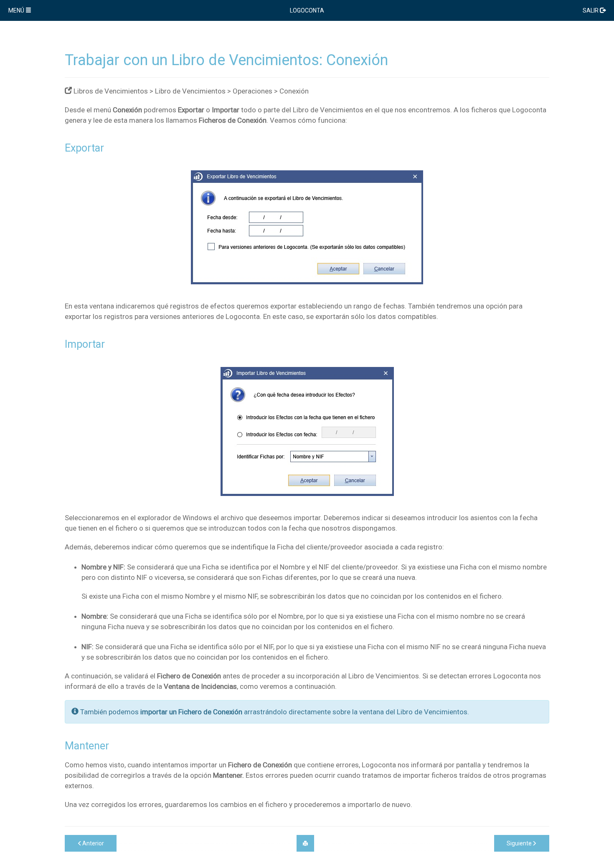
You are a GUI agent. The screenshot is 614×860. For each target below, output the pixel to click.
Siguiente (519, 843)
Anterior (93, 843)
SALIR (591, 10)
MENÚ (16, 10)
